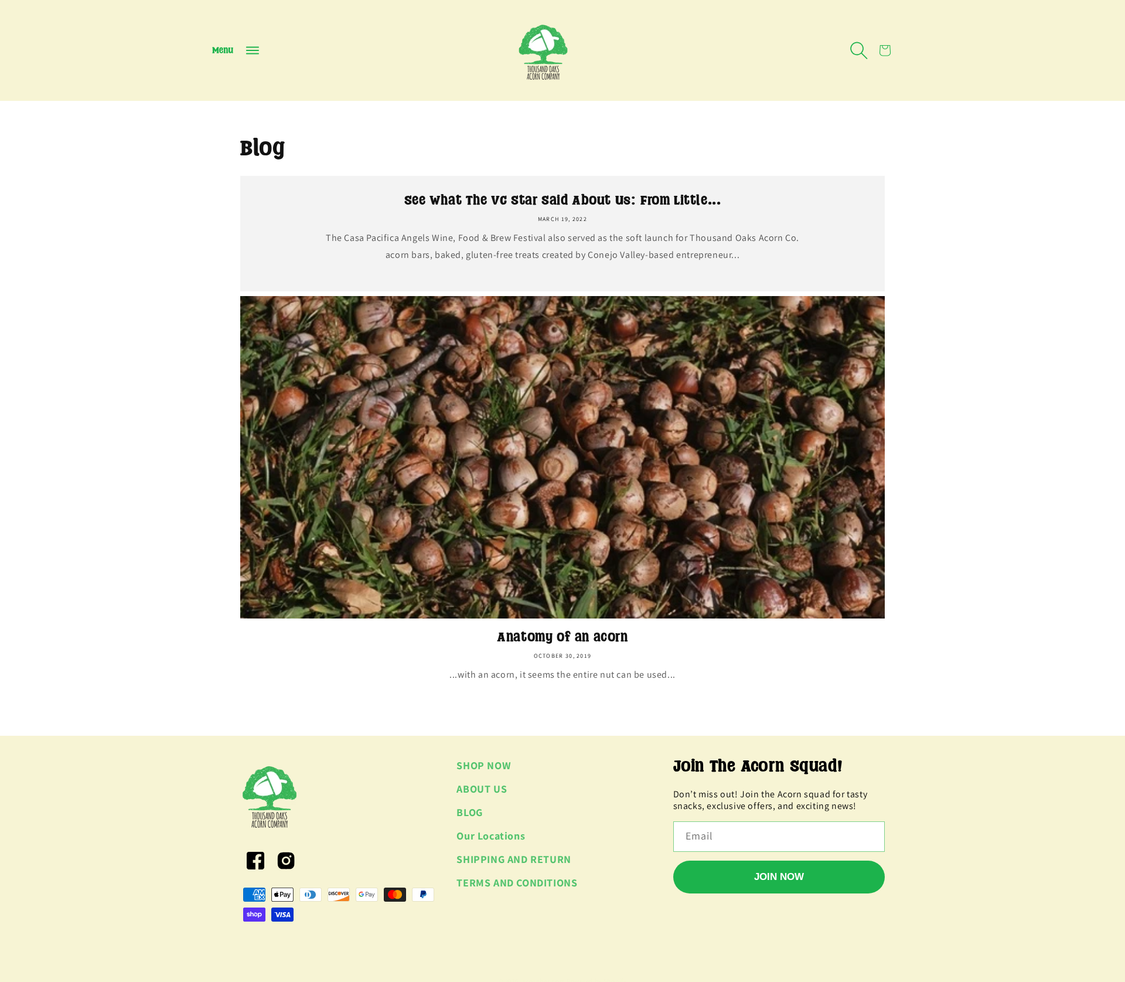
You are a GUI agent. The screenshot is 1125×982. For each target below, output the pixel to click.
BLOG (469, 812)
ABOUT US (481, 789)
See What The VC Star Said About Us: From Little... (562, 200)
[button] (235, 50)
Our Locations (490, 835)
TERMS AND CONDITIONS (516, 882)
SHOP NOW (483, 765)
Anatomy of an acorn (562, 637)
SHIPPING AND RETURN (513, 859)
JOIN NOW (779, 876)
